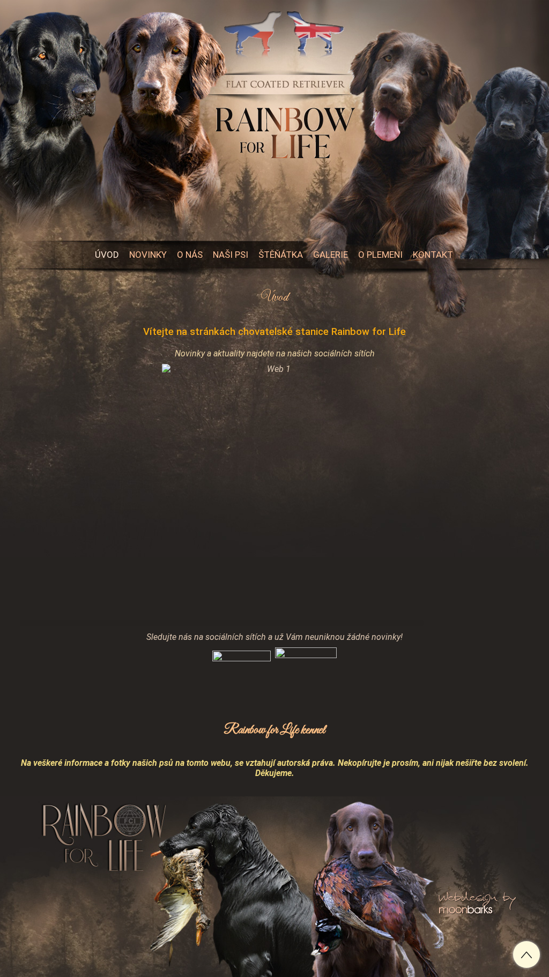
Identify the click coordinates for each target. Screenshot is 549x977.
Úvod (274, 297)
